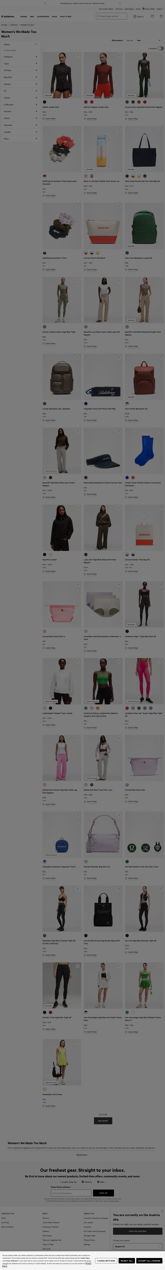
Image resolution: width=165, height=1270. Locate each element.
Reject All (127, 1260)
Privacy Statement (11, 1261)
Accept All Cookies (149, 1260)
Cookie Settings (106, 1260)
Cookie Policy (85, 1258)
